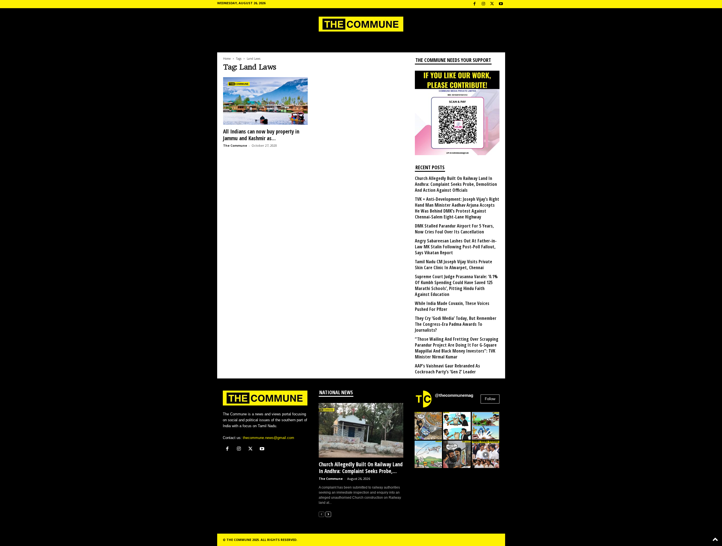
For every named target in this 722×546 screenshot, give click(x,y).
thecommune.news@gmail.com (268, 438)
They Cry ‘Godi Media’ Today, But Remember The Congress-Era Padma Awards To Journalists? (455, 324)
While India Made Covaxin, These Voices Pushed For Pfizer (452, 306)
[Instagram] (483, 4)
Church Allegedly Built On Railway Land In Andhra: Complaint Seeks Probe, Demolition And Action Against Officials (456, 184)
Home (227, 59)
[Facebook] (474, 4)
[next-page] (328, 514)
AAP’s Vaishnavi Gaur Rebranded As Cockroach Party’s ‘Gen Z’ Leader (447, 369)
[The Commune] (361, 24)
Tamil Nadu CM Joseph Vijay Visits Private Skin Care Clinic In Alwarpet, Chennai (453, 265)
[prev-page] (321, 514)
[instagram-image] (428, 426)
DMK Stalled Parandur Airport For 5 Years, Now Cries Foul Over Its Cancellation (454, 229)
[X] (492, 4)
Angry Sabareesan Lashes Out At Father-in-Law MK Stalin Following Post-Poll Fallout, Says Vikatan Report (456, 247)
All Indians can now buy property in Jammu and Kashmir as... (261, 135)
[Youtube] (501, 4)
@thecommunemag (454, 395)
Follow (490, 399)
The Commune (235, 145)
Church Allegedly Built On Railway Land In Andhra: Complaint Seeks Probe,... (361, 468)
